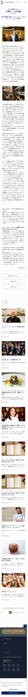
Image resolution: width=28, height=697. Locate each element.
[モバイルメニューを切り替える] (25, 2)
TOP (25, 625)
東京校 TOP (13, 281)
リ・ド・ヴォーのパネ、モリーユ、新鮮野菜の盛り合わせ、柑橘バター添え (13, 392)
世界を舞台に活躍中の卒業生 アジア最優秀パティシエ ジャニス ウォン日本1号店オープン (13, 427)
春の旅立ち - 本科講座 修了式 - (11, 360)
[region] (13, 686)
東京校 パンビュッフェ (9, 591)
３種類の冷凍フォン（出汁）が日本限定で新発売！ (13, 559)
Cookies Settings (13, 689)
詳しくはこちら (5, 336)
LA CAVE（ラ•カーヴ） (15, 50)
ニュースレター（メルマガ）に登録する (13, 631)
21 (16, 612)
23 (23, 612)
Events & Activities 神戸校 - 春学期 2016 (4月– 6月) (13, 493)
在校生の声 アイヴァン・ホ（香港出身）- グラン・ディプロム (13, 526)
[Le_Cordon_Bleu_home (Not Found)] (8, 2)
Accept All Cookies (13, 693)
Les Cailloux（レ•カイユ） (10, 48)
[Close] (25, 680)
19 (10, 612)
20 (13, 612)
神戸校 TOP (13, 287)
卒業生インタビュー (13, 276)
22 (19, 612)
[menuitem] (17, 2)
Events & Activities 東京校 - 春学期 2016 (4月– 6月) (13, 461)
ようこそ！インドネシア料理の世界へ (13, 327)
